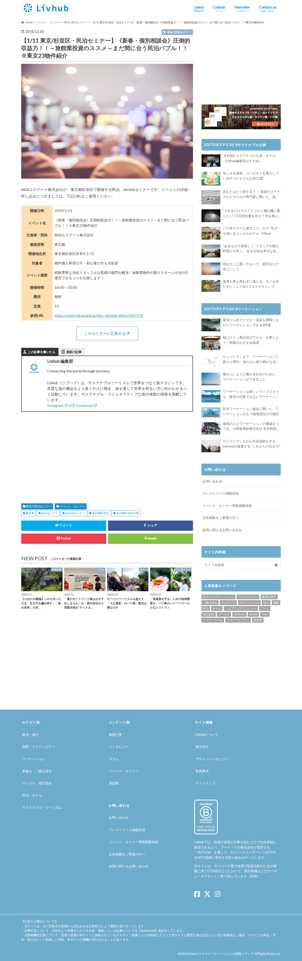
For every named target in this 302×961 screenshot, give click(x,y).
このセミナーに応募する (105, 333)
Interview (242, 8)
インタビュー (119, 747)
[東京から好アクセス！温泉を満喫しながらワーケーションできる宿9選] (210, 325)
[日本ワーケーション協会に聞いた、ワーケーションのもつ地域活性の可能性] (210, 412)
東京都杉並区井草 (127, 513)
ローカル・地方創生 (37, 783)
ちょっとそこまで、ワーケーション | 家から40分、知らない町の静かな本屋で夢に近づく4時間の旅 (251, 359)
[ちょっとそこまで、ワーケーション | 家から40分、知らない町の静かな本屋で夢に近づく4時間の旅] (210, 361)
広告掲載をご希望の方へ (220, 518)
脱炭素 (258, 620)
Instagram (55, 405)
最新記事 (115, 735)
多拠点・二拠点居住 (37, 771)
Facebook (84, 405)
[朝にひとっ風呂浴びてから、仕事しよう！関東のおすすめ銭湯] (210, 343)
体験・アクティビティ (38, 747)
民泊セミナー (49, 513)
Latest (199, 8)
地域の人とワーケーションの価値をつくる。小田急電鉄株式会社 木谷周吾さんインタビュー (251, 426)
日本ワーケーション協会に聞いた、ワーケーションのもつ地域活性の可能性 (251, 411)
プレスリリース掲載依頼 (220, 493)
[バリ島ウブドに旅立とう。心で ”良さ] (210, 233)
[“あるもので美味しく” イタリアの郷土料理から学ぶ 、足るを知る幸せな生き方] (210, 251)
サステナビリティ (238, 620)
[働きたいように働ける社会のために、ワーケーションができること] (210, 379)
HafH (265, 614)
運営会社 (202, 747)
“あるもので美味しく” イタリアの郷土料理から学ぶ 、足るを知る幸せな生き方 (251, 249)
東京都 (30, 513)
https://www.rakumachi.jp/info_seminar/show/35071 (97, 315)
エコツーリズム (213, 620)
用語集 (114, 783)
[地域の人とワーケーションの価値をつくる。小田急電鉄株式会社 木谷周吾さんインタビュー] (210, 428)
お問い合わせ (212, 481)
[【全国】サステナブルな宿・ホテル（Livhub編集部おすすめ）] (210, 160)
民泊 (206, 608)
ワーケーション (248, 597)
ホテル (217, 608)
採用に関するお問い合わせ (222, 530)
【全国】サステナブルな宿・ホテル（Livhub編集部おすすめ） (249, 158)
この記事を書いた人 (41, 352)
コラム (114, 759)
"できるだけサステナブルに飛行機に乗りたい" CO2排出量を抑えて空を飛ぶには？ (251, 213)
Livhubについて (206, 735)
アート (264, 608)
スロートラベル (249, 602)
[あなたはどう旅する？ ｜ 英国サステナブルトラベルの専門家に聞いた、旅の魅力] (210, 197)
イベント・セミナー (72, 506)
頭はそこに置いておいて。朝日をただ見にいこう (251, 266)
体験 (276, 602)
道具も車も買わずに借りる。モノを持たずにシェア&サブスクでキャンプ (251, 284)
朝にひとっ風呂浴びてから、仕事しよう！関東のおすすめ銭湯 (251, 340)
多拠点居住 (269, 597)
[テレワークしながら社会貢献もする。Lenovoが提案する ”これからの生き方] (210, 446)
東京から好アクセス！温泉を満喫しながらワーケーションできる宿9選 (251, 322)
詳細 (253, 876)
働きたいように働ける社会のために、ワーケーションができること (251, 376)
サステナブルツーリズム (218, 597)
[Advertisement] (62, 452)
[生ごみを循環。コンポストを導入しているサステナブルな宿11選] (210, 178)
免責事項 (202, 771)
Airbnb (253, 614)
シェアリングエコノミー (240, 608)
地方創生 (208, 614)
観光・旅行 (30, 735)
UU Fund (203, 852)
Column (219, 8)
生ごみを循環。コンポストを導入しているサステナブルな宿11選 (251, 175)
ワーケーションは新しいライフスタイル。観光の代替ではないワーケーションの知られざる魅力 (251, 394)
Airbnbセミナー (75, 513)
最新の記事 (74, 352)
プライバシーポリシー (211, 759)
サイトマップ (205, 783)
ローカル (224, 614)
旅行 (266, 602)
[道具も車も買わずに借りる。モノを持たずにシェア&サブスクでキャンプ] (210, 286)
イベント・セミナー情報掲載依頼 (227, 506)
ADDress (239, 614)
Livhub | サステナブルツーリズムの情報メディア (221, 954)
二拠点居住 (210, 602)
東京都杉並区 (100, 513)
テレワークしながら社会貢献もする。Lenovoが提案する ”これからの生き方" (251, 443)
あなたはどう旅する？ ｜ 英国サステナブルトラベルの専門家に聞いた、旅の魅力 (251, 194)
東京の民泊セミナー (38, 506)
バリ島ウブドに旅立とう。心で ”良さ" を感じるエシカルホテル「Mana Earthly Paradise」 (251, 231)
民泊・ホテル (32, 795)
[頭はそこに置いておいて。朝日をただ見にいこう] (210, 269)
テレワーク (228, 602)
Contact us (267, 8)
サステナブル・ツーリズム (42, 807)
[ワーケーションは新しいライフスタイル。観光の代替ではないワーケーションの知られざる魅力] (210, 396)
